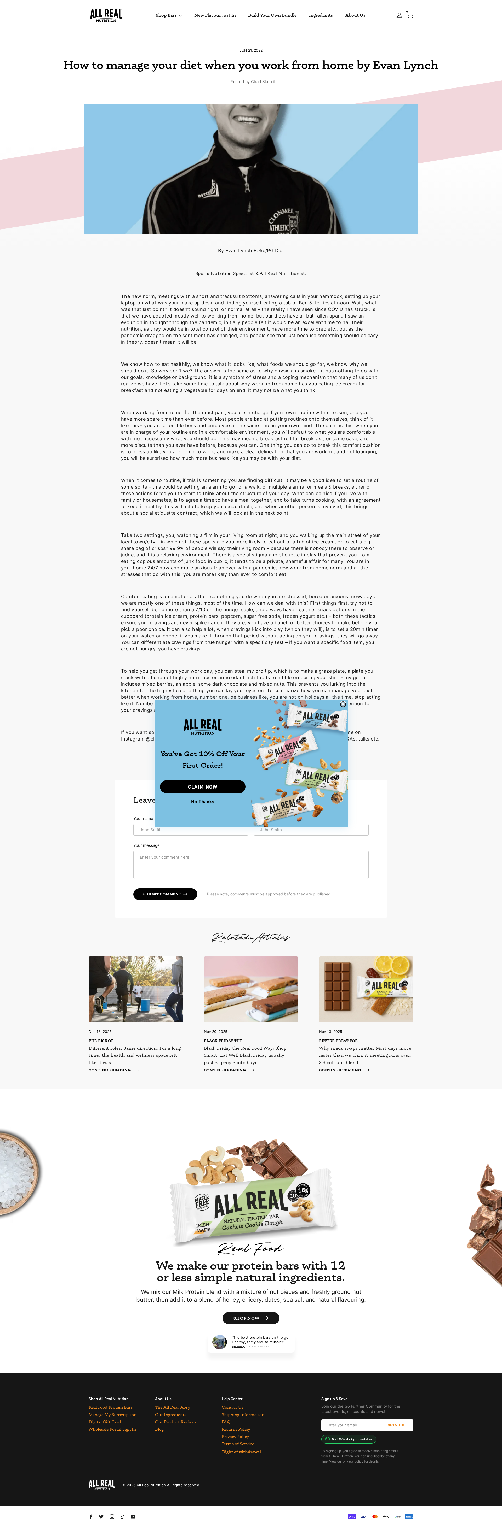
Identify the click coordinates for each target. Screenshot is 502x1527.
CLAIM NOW (203, 786)
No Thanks (202, 801)
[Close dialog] (343, 704)
